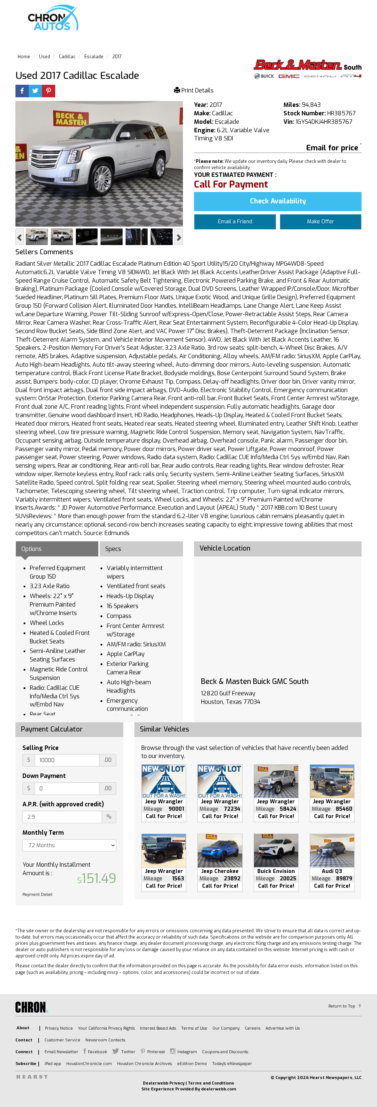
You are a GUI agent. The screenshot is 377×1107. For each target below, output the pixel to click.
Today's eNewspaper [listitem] (232, 1063)
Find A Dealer (281, 20)
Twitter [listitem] (128, 1052)
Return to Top (341, 1006)
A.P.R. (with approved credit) (63, 804)
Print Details (197, 90)
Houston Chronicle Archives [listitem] (144, 1063)
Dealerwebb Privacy (163, 1083)
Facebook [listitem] (97, 1052)
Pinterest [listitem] (156, 1052)
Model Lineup (334, 20)
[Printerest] (48, 91)
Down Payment (44, 776)
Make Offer (320, 221)
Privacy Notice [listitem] (59, 1028)
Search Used (229, 20)
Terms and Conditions (211, 1083)
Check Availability (278, 201)
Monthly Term (43, 833)
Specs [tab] (113, 549)
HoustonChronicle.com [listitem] (89, 1063)
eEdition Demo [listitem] (192, 1063)
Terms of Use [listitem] (194, 1028)
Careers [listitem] (252, 1028)
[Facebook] (22, 91)
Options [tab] (31, 549)
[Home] (54, 18)
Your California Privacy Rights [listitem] (106, 1028)
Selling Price (40, 748)
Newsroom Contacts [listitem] (105, 1040)
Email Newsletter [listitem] (61, 1052)
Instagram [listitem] (187, 1052)
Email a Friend (235, 221)
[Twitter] (35, 91)
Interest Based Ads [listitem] (158, 1028)
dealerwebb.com (218, 1089)
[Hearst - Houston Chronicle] (308, 69)
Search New (179, 20)
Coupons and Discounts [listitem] (225, 1052)
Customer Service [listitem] (62, 1040)
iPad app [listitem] (53, 1063)
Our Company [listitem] (226, 1028)
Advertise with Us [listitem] (282, 1028)
